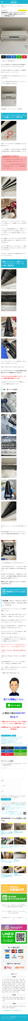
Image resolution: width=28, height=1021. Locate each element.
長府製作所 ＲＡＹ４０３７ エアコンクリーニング (12, 743)
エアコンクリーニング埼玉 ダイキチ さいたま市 (12, 737)
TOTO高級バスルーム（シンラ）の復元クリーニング (13, 918)
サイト (2, 790)
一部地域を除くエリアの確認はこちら (12, 1010)
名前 (2, 780)
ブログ (14, 735)
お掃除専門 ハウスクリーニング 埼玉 (10, 739)
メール (3, 785)
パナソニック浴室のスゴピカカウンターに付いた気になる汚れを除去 (13, 912)
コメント (3, 767)
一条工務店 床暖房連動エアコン (9, 741)
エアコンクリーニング (7, 735)
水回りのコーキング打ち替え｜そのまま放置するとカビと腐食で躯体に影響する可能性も (13, 905)
